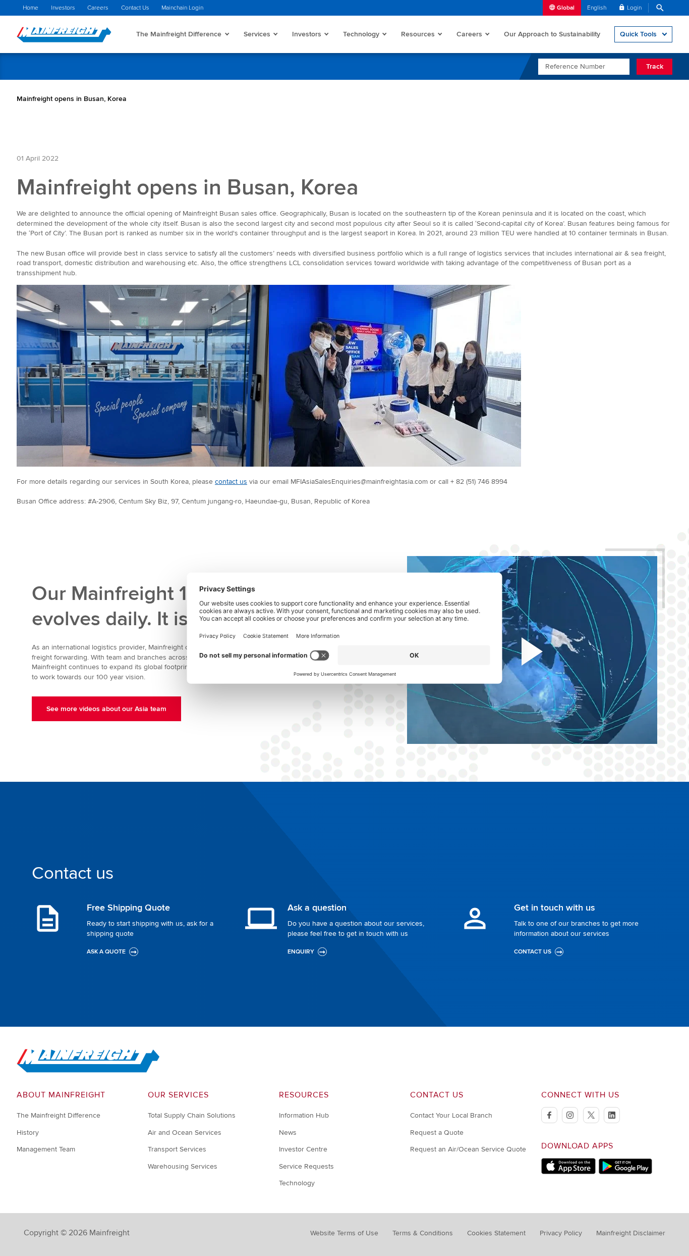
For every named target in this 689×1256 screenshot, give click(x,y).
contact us (231, 481)
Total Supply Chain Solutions (192, 1115)
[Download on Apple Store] (568, 1172)
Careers (97, 8)
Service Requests (306, 1166)
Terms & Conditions (422, 1233)
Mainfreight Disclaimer (630, 1233)
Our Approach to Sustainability (552, 34)
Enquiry (301, 952)
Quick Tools (638, 34)
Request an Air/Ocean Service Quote (468, 1149)
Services (257, 34)
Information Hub (304, 1115)
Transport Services (177, 1149)
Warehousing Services (182, 1166)
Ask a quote (106, 952)
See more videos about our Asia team (106, 709)
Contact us (532, 952)
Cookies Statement (496, 1233)
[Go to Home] (88, 1070)
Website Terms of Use (344, 1233)
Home (30, 8)
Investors (63, 8)
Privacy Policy (561, 1233)
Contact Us (135, 8)
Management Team (46, 1149)
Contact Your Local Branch (451, 1115)
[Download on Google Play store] (625, 1172)
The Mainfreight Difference (178, 34)
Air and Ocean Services (184, 1132)
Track (654, 66)
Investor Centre (303, 1149)
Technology (361, 34)
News (288, 1132)
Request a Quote (437, 1132)
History (28, 1132)
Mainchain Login (182, 8)
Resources (418, 34)
